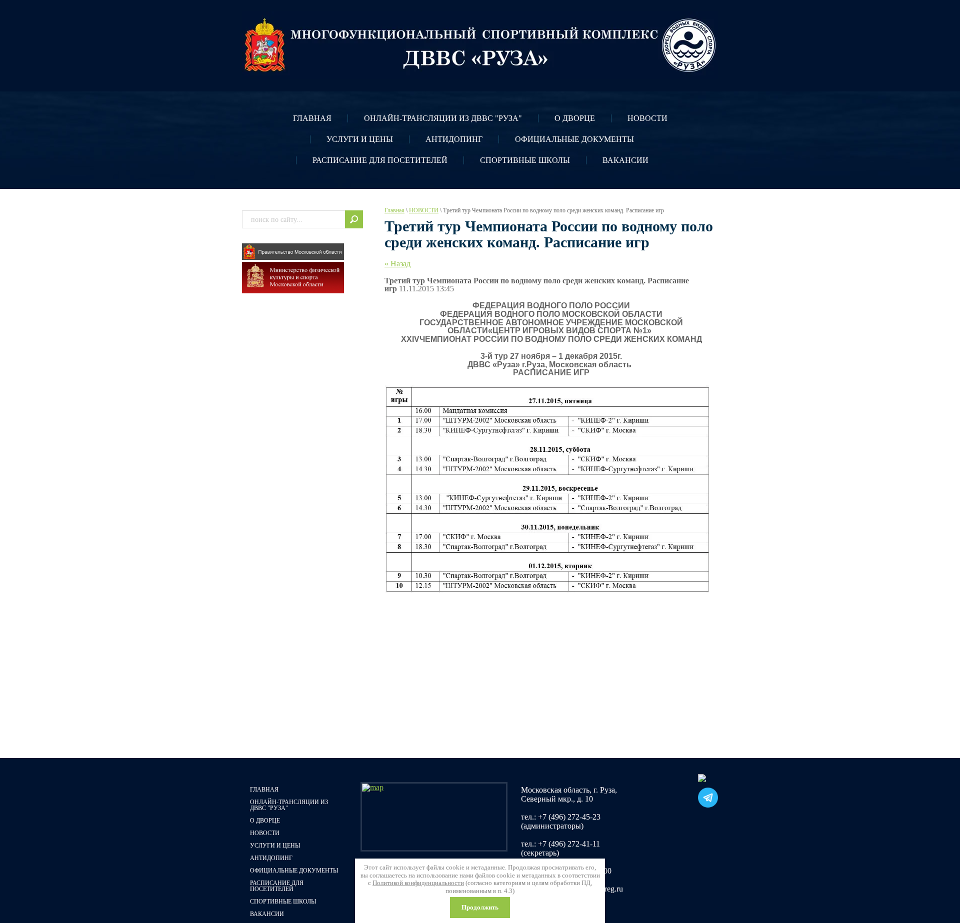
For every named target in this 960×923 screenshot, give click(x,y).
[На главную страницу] (480, 45)
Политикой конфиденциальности (418, 883)
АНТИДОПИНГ (454, 139)
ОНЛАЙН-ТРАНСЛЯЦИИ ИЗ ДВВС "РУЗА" (443, 118)
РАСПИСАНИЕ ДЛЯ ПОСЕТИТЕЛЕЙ (380, 160)
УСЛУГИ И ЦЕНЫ (359, 139)
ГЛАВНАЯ (312, 118)
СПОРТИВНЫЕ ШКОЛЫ (525, 160)
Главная (394, 210)
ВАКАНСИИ (625, 160)
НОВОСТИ (648, 118)
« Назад (397, 263)
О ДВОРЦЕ (574, 118)
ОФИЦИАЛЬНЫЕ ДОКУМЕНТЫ (574, 139)
